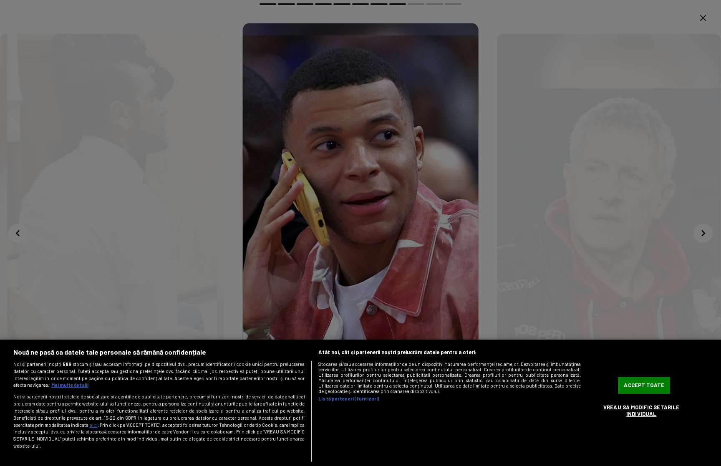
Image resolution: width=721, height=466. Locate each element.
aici (94, 425)
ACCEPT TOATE (644, 385)
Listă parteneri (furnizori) (348, 398)
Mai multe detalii (69, 385)
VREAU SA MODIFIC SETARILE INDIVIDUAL (641, 410)
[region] (360, 403)
